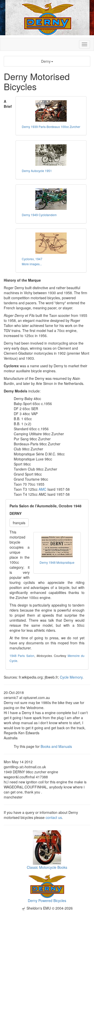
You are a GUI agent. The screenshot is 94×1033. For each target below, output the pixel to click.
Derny (46, 61)
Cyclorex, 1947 (32, 259)
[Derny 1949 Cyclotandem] (51, 199)
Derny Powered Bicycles (47, 900)
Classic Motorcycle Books (47, 867)
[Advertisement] (47, 958)
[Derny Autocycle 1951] (51, 155)
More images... (32, 264)
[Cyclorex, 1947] (51, 243)
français (19, 522)
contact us (54, 817)
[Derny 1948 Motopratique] (57, 546)
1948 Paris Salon (22, 655)
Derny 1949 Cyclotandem (39, 215)
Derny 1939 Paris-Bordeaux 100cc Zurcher (51, 126)
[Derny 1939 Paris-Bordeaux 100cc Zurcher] (51, 111)
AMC (42, 489)
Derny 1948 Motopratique (57, 562)
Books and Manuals (56, 746)
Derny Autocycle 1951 (37, 171)
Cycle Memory (71, 677)
